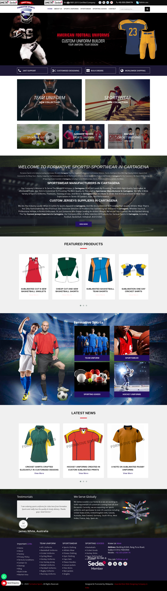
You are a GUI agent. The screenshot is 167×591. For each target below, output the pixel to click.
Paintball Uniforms (48, 568)
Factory (21, 554)
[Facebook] (100, 2)
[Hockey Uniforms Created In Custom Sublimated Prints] (39, 444)
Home (49, 9)
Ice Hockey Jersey (47, 562)
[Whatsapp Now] (4, 576)
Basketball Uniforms (48, 550)
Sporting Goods (100, 9)
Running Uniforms (48, 574)
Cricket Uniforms (47, 553)
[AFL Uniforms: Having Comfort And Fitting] (127, 444)
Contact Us (22, 563)
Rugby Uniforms (47, 571)
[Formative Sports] (26, 10)
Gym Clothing (69, 556)
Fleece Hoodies (69, 562)
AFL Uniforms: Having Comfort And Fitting (128, 468)
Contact (112, 9)
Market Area (23, 574)
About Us (58, 9)
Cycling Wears (46, 556)
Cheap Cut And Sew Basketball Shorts (33, 290)
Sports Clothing (69, 547)
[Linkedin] (107, 2)
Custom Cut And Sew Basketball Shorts (133, 290)
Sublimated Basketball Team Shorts (67, 290)
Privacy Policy (23, 557)
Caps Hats (67, 559)
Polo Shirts (67, 568)
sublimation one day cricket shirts (100, 290)
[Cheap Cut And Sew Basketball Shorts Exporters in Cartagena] (34, 269)
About (20, 551)
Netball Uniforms (47, 565)
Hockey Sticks (91, 553)
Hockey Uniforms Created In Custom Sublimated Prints (39, 468)
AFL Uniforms (46, 547)
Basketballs (91, 547)
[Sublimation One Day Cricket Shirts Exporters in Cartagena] (100, 269)
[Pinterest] (111, 2)
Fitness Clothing (69, 553)
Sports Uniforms (71, 9)
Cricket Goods (92, 550)
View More (83, 224)
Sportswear (85, 9)
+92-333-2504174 (125, 2)
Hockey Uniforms (47, 559)
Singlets (66, 574)
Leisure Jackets (69, 565)
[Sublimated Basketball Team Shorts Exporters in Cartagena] (67, 269)
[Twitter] (103, 2)
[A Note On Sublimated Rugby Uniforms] (83, 444)
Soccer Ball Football (94, 556)
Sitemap (21, 566)
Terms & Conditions (26, 560)
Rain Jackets (68, 571)
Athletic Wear (68, 550)
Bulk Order (22, 571)
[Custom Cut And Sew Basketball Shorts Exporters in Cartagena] (133, 269)
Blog (20, 568)
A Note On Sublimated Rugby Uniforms (83, 468)
